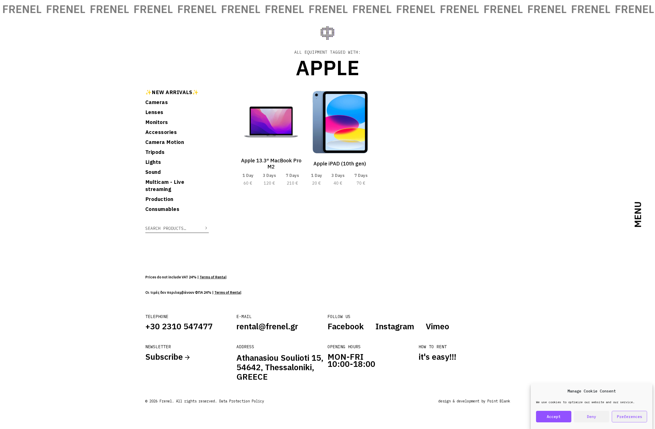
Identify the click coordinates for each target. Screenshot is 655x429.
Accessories (161, 132)
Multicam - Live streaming (164, 185)
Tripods (155, 152)
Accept (554, 416)
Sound (153, 171)
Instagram (394, 326)
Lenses (154, 112)
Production (159, 199)
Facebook (346, 326)
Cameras (156, 102)
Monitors (156, 122)
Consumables (162, 209)
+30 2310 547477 (179, 326)
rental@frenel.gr (267, 326)
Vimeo (437, 326)
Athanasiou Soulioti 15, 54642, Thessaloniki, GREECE (279, 367)
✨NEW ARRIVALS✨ (172, 92)
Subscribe (165, 356)
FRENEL (55, 9)
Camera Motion (164, 142)
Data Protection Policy (241, 401)
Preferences (629, 416)
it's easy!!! (437, 356)
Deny (591, 416)
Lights (153, 162)
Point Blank (498, 401)
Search (202, 228)
